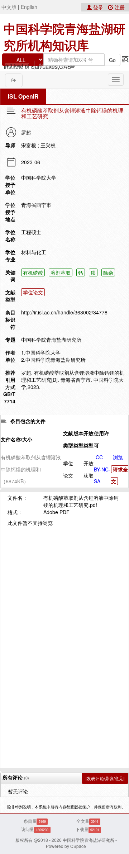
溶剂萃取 (61, 272)
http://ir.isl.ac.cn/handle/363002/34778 (64, 312)
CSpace (78, 846)
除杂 (108, 272)
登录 (98, 7)
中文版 (8, 6)
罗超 (26, 132)
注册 (119, 7)
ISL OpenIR (23, 96)
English (29, 6)
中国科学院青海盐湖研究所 (51, 339)
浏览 (118, 457)
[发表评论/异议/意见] (105, 778)
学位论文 (33, 292)
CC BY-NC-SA (102, 469)
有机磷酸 (33, 272)
